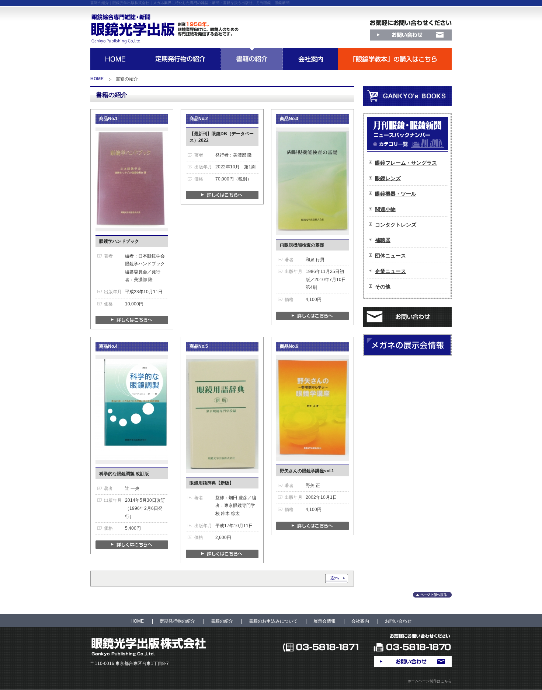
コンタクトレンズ (395, 225)
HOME (97, 78)
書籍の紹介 (222, 621)
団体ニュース (390, 256)
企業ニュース (390, 271)
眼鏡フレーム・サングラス (406, 163)
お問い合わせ (398, 621)
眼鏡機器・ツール (395, 194)
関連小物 (385, 209)
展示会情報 (324, 621)
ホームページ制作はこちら (429, 681)
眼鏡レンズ (388, 178)
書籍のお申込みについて (273, 621)
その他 (382, 287)
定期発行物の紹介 (177, 621)
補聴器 (382, 240)
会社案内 (360, 621)
